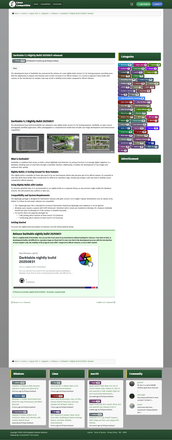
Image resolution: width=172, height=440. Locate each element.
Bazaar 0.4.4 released (21, 302)
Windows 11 (19, 396)
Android (155, 65)
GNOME (125, 87)
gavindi (140, 382)
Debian (125, 76)
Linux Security (126, 109)
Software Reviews (142, 139)
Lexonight (141, 395)
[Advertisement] (86, 33)
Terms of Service (100, 432)
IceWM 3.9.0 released (105, 302)
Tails (150, 143)
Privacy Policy (112, 432)
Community (57, 4)
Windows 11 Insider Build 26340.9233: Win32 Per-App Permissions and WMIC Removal (27, 401)
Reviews (152, 128)
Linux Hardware (143, 102)
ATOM (124, 432)
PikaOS (152, 120)
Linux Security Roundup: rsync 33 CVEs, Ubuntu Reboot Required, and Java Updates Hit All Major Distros (66, 401)
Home (36, 4)
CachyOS (124, 72)
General (139, 83)
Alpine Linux (141, 65)
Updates (138, 147)
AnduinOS (125, 68)
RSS (120, 432)
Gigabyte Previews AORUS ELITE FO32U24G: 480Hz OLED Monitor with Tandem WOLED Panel (26, 417)
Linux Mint (125, 106)
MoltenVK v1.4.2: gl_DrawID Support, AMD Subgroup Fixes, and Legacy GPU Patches (104, 420)
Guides (137, 87)
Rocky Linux (126, 132)
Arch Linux (139, 68)
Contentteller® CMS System (29, 435)
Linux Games (126, 102)
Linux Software (143, 109)
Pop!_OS (124, 124)
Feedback (125, 83)
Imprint (90, 432)
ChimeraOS (151, 72)
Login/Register (144, 4)
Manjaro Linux (126, 117)
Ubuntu (125, 147)
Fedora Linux (146, 79)
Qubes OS (125, 128)
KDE (123, 94)
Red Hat (138, 128)
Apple (95, 383)
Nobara (124, 120)
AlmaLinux (126, 65)
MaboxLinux (126, 113)
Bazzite (152, 68)
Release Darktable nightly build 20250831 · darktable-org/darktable (40, 292)
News (15, 68)
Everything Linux (128, 79)
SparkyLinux (126, 143)
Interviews (144, 91)
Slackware (142, 135)
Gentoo (153, 83)
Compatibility (45, 4)
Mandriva (140, 113)
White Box (152, 147)
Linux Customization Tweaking (132, 98)
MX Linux (153, 117)
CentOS (137, 72)
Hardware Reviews (127, 91)
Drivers (138, 76)
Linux (134, 94)
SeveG (139, 405)
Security (141, 132)
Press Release (139, 124)
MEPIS (140, 117)
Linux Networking (142, 106)
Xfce (123, 150)
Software (19, 61)
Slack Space (126, 135)
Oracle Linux (139, 120)
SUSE (139, 143)
